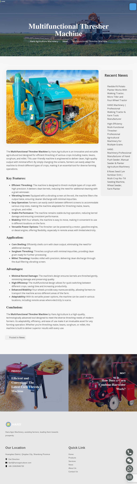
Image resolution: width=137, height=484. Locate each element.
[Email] (129, 477)
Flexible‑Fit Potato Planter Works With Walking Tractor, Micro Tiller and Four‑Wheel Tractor (117, 93)
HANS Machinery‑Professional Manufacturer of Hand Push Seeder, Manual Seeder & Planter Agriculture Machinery (119, 158)
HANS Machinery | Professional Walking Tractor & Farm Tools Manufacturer (116, 112)
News (22, 337)
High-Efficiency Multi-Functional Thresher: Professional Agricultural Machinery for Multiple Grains (115, 134)
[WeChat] (129, 460)
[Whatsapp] (129, 468)
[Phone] (129, 452)
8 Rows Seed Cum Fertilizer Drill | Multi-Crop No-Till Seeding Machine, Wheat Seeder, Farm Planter (116, 180)
